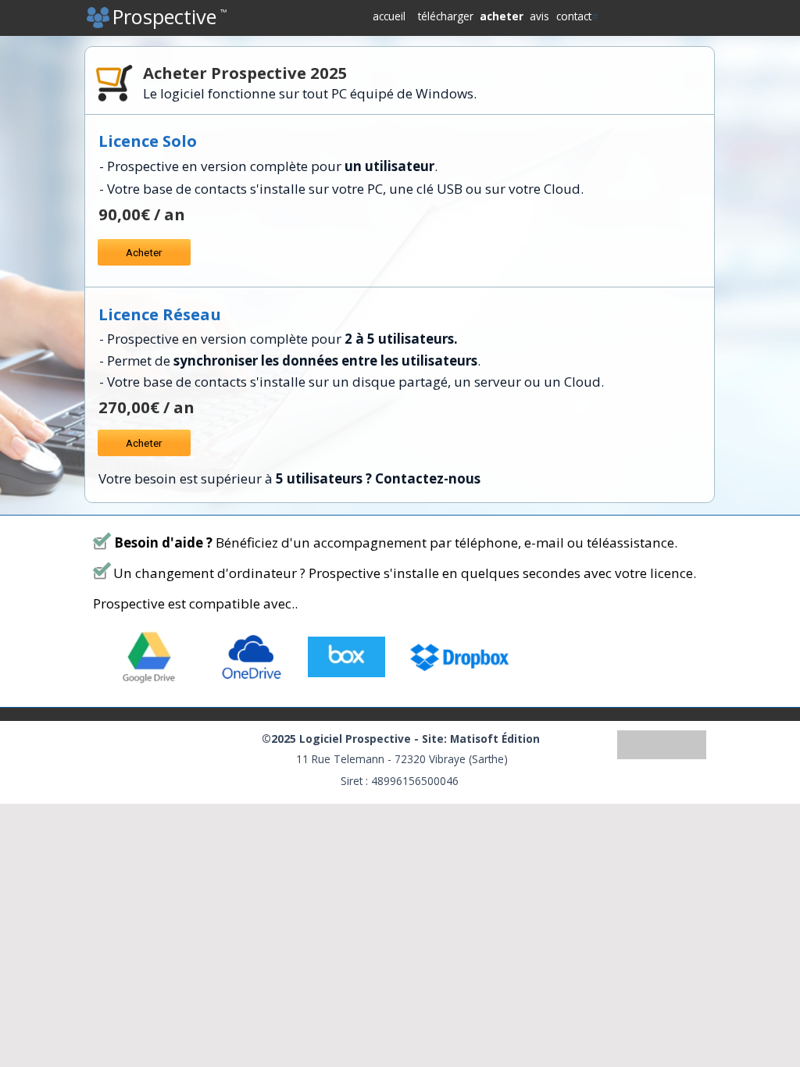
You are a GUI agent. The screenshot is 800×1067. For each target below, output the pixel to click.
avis (539, 16)
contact (573, 16)
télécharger (445, 16)
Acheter (144, 252)
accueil (389, 16)
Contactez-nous (427, 478)
